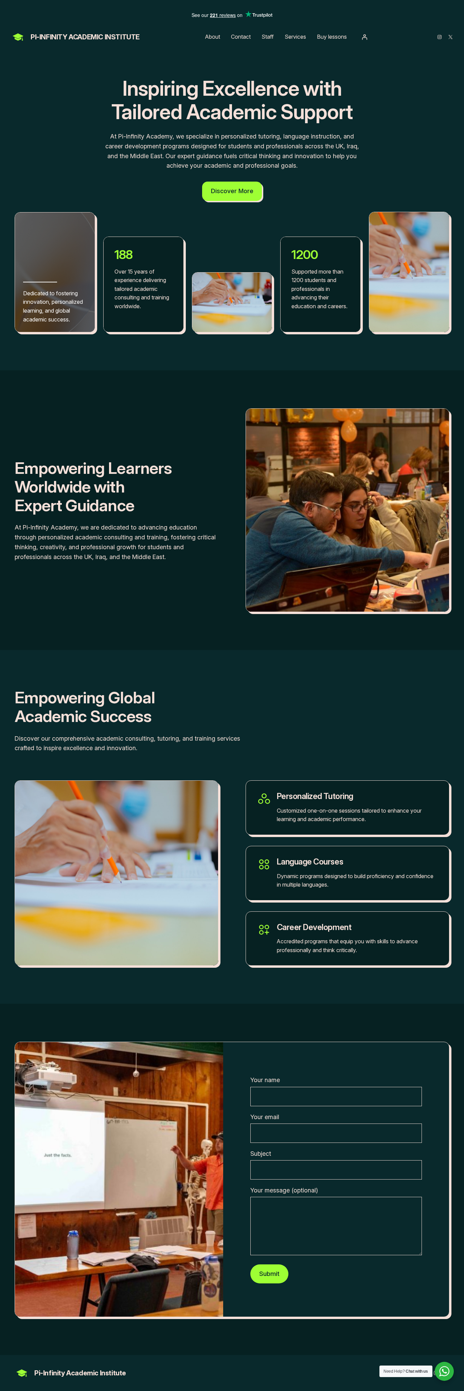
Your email (264, 1116)
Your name (265, 1079)
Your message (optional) (284, 1190)
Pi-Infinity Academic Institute (85, 37)
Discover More (232, 190)
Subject (260, 1153)
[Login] (364, 37)
